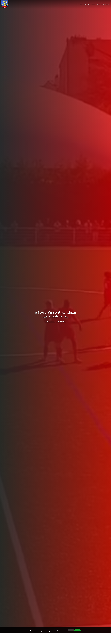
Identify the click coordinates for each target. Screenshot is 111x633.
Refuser (71, 630)
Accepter (78, 630)
